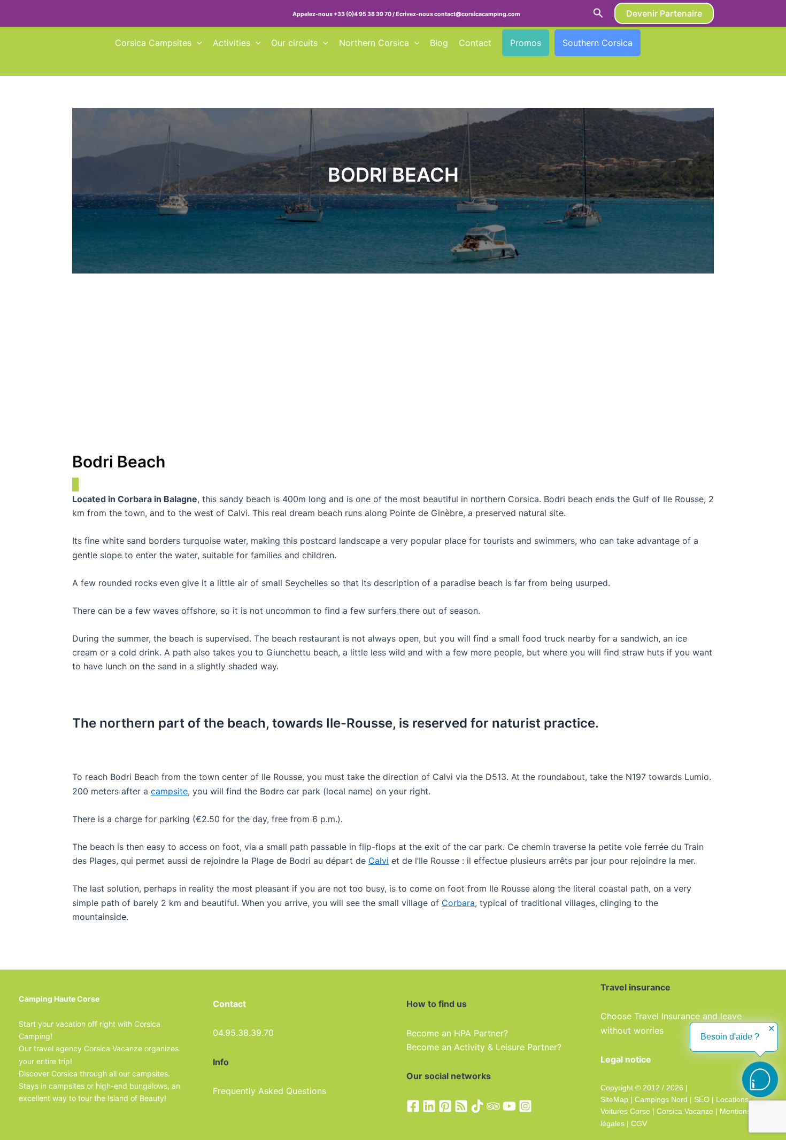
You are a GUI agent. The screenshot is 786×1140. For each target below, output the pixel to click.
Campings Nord (661, 1099)
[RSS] (461, 1106)
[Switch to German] (691, 42)
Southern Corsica (597, 42)
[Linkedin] (429, 1106)
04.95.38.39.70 (243, 1032)
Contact (475, 42)
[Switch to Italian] (120, 64)
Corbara (458, 902)
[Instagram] (525, 1106)
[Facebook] (413, 1106)
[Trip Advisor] (493, 1106)
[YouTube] (509, 1106)
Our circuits (294, 42)
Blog (439, 42)
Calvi (378, 860)
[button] (598, 13)
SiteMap (614, 1099)
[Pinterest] (445, 1106)
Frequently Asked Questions (269, 1091)
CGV (639, 1123)
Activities (231, 42)
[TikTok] (477, 1106)
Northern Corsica (374, 42)
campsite (169, 791)
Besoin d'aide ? (729, 1036)
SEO (701, 1099)
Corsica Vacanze (685, 1111)
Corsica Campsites (153, 42)
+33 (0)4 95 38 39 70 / (365, 14)
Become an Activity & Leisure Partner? (483, 1047)
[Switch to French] (651, 42)
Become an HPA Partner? (457, 1033)
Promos (525, 42)
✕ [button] (771, 1029)
